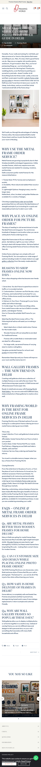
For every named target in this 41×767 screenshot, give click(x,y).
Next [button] (39, 699)
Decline (24, 764)
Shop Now (29, 2)
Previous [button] (2, 699)
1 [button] (18, 718)
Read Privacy (26, 761)
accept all (9, 764)
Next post (33, 652)
